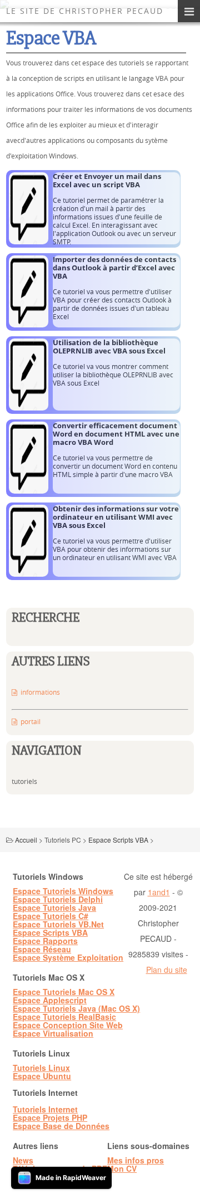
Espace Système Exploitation (68, 957)
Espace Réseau (42, 949)
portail (31, 721)
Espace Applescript (50, 1000)
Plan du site (166, 969)
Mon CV (122, 1168)
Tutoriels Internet (45, 1109)
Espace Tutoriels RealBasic (64, 1016)
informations (40, 692)
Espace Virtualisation (53, 1033)
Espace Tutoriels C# (50, 915)
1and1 (159, 892)
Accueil (26, 839)
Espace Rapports (45, 940)
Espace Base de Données (61, 1125)
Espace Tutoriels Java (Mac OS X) (76, 1008)
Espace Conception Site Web (68, 1024)
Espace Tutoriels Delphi (58, 899)
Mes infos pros (135, 1160)
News (23, 1160)
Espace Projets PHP (50, 1117)
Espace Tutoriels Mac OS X (63, 991)
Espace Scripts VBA (118, 839)
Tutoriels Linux (41, 1067)
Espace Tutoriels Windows (63, 890)
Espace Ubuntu (42, 1075)
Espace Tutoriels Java (54, 907)
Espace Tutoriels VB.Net (58, 924)
